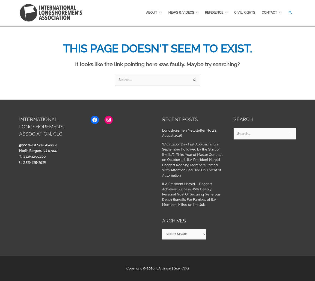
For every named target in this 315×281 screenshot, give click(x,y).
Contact (269, 12)
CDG (185, 268)
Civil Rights (244, 12)
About (151, 12)
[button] (290, 12)
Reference (214, 12)
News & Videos (181, 12)
